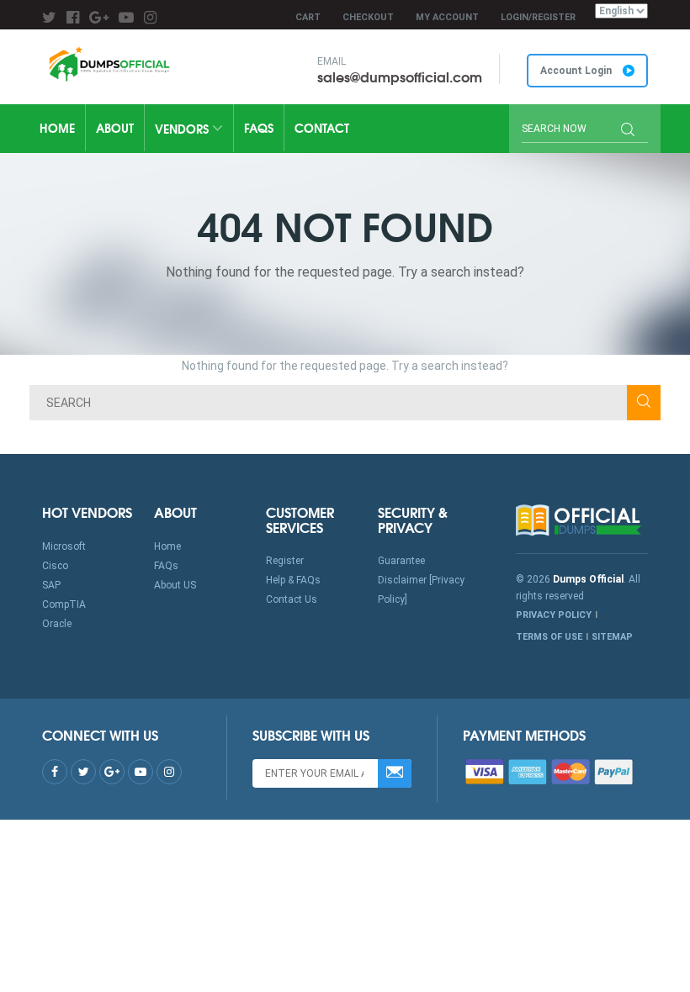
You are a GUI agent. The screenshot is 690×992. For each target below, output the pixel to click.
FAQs (258, 128)
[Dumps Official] (108, 64)
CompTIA (64, 604)
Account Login (577, 71)
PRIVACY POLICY (554, 614)
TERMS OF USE (549, 636)
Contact (322, 128)
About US (175, 585)
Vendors (183, 128)
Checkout (368, 17)
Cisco (55, 566)
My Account (447, 17)
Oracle (57, 624)
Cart (308, 17)
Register (285, 561)
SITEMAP (612, 636)
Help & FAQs (293, 580)
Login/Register (538, 17)
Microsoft (64, 546)
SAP (51, 585)
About (115, 128)
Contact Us (291, 599)
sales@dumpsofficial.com (399, 76)
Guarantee (401, 561)
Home (57, 128)
